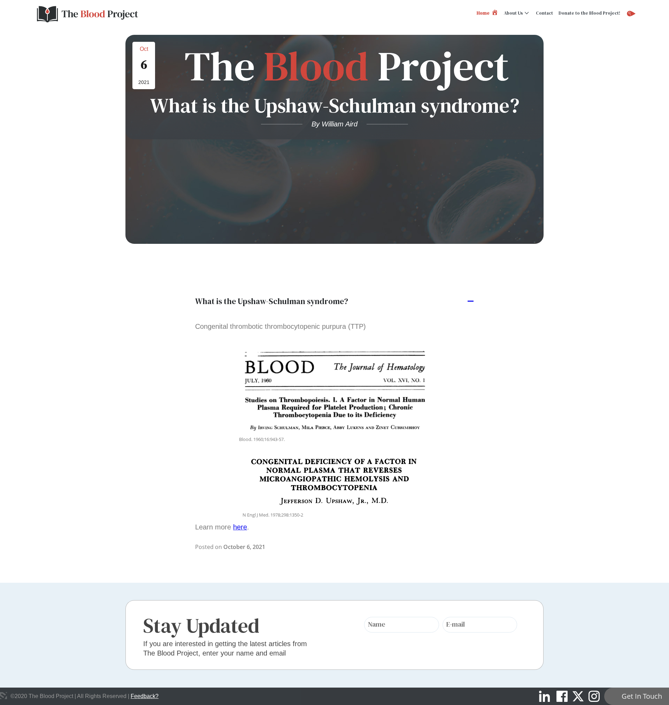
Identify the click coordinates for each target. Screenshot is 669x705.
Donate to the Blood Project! (589, 13)
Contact (544, 13)
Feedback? (145, 696)
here (240, 527)
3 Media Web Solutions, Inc (3, 695)
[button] (334, 301)
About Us (513, 13)
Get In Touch (642, 696)
